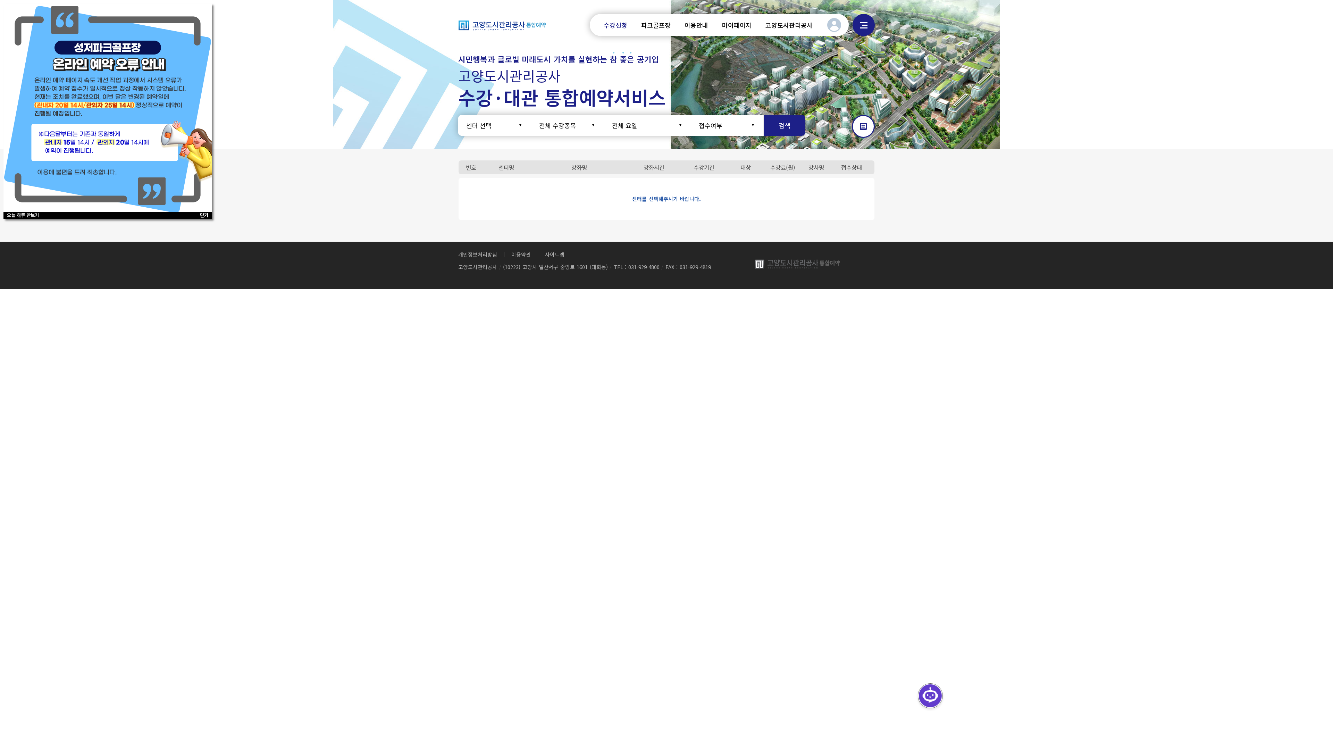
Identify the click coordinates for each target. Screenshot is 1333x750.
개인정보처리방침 (477, 254)
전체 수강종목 (557, 125)
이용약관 (521, 254)
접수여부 (710, 125)
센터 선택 (479, 125)
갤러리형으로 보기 (863, 126)
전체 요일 (624, 125)
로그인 (834, 25)
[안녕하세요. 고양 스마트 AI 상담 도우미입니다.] (930, 695)
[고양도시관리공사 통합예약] (502, 25)
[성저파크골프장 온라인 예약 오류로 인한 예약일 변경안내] (107, 107)
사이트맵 (864, 25)
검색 (784, 125)
